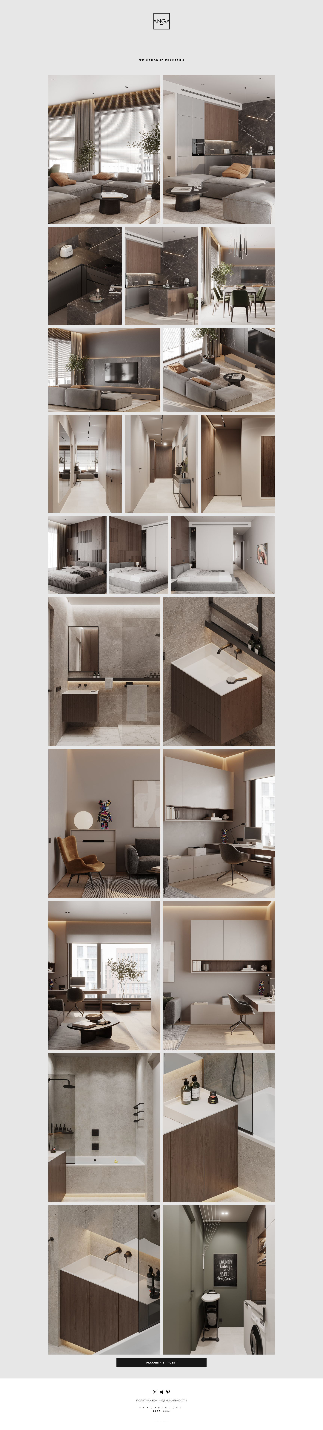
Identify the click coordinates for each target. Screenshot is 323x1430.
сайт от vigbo (161, 1421)
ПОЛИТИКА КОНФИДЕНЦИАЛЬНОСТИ (161, 1400)
